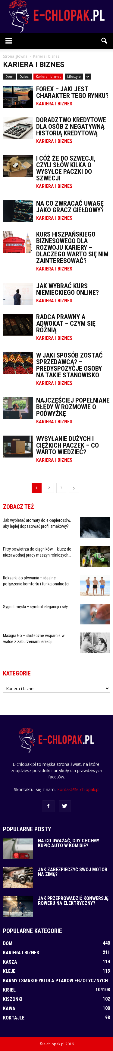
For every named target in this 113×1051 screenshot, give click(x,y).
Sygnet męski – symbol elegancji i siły (35, 606)
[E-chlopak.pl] (56, 16)
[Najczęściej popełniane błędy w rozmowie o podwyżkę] (18, 408)
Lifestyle (74, 76)
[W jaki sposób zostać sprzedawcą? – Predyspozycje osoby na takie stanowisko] (18, 363)
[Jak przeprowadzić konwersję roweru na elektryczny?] (18, 906)
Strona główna (15, 56)
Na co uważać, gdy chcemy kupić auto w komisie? (68, 843)
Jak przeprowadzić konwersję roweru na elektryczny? (73, 900)
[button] (104, 41)
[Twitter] (65, 806)
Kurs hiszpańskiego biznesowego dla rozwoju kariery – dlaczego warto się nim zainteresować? (72, 247)
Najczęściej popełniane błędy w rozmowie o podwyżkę (73, 407)
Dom (9, 76)
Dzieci (25, 76)
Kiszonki (12, 999)
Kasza (10, 962)
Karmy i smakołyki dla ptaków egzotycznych (55, 980)
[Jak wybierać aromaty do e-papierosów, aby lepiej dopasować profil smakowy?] (95, 527)
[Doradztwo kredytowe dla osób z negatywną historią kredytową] (18, 128)
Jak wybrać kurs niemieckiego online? (67, 289)
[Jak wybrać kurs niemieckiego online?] (18, 294)
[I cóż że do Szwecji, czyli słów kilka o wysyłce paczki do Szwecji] (18, 166)
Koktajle (13, 1018)
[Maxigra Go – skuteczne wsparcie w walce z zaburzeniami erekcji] (95, 643)
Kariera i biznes (48, 76)
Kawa (9, 1008)
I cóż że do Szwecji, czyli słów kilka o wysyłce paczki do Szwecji (66, 168)
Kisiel (9, 990)
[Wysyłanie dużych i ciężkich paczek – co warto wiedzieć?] (18, 447)
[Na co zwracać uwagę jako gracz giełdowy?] (18, 211)
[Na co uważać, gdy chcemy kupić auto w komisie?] (18, 848)
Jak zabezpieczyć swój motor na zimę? (72, 872)
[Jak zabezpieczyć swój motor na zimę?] (18, 877)
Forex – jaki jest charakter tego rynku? (72, 92)
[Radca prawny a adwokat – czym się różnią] (18, 325)
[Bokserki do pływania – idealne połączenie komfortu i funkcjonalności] (95, 585)
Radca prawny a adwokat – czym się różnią (66, 323)
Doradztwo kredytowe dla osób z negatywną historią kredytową (71, 126)
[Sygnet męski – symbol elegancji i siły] (95, 614)
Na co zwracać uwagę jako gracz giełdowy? (70, 207)
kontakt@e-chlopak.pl (78, 789)
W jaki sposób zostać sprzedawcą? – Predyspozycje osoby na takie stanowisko (69, 365)
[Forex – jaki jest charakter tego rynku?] (18, 97)
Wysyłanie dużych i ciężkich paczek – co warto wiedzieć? (67, 445)
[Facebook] (48, 806)
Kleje (9, 971)
